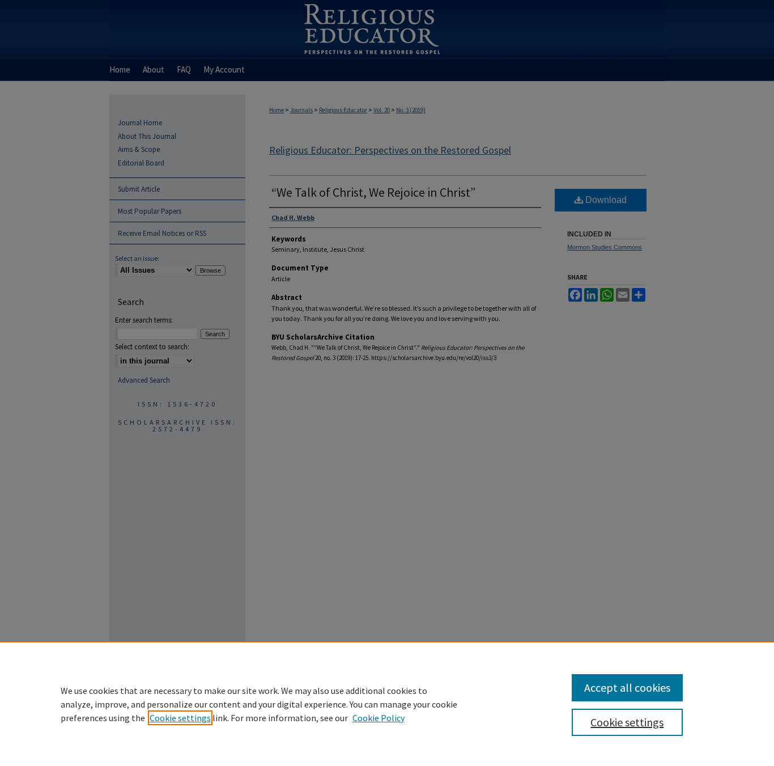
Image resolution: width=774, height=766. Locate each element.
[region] (387, 703)
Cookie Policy (378, 717)
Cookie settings (180, 717)
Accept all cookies (627, 687)
